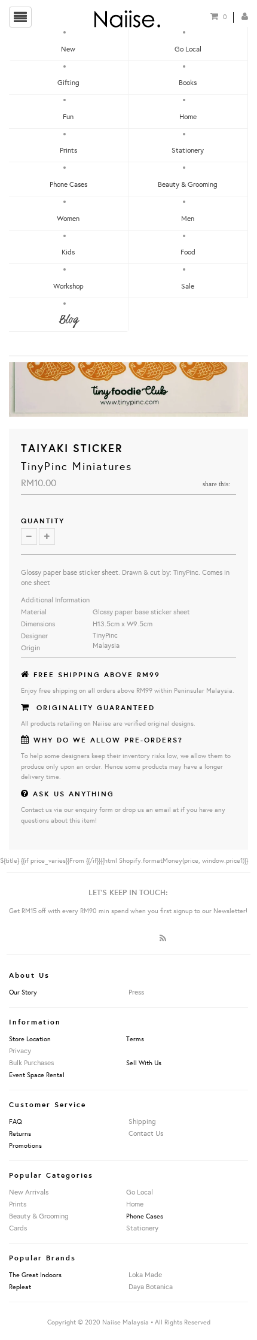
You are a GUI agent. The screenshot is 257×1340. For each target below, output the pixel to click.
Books (188, 82)
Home (188, 116)
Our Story (23, 992)
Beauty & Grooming (188, 184)
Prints (68, 149)
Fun (68, 116)
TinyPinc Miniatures (76, 466)
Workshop (68, 285)
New (68, 48)
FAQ (15, 1121)
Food (187, 251)
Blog (68, 320)
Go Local (188, 48)
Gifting (68, 82)
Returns (20, 1133)
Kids (68, 251)
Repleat (20, 1287)
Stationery (188, 149)
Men (187, 218)
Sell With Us (143, 1063)
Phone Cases (68, 184)
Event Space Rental (37, 1075)
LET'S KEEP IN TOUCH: (128, 892)
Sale (187, 285)
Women (68, 218)
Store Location (30, 1039)
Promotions (25, 1145)
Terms (135, 1039)
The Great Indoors (35, 1275)
